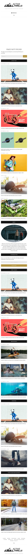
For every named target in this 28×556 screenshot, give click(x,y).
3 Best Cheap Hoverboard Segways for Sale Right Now (13, 532)
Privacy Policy (14, 540)
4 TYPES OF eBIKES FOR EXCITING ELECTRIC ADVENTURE (12, 128)
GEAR (19, 538)
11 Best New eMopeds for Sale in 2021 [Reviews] (11, 105)
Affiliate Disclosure (19, 539)
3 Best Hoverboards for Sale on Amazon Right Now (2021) (14, 513)
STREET (4, 538)
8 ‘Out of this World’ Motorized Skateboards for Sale (13, 83)
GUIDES (5, 539)
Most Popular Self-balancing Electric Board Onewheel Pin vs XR (11, 150)
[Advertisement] (14, 32)
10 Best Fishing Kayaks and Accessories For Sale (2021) (13, 360)
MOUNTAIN (14, 538)
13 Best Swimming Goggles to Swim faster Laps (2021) (13, 378)
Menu (14, 13)
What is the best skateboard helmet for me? (11, 195)
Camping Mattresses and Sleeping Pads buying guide (13, 218)
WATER (8, 538)
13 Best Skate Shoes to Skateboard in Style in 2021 (12, 468)
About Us (10, 539)
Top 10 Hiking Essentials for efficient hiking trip (12, 172)
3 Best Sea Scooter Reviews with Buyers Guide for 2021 (13, 397)
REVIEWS (23, 538)
